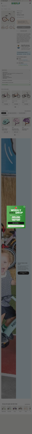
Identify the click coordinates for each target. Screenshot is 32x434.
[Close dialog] (24, 206)
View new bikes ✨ (16, 223)
